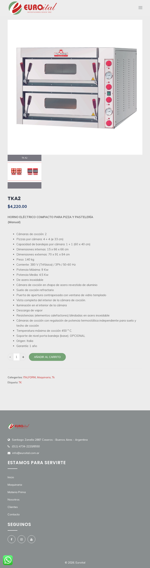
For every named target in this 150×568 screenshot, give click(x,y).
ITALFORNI (29, 377)
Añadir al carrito (47, 357)
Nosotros (14, 499)
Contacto (14, 514)
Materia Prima (17, 492)
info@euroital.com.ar (25, 453)
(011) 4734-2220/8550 (26, 446)
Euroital (80, 562)
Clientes (13, 507)
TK (20, 382)
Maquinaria (44, 377)
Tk (53, 377)
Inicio (11, 477)
